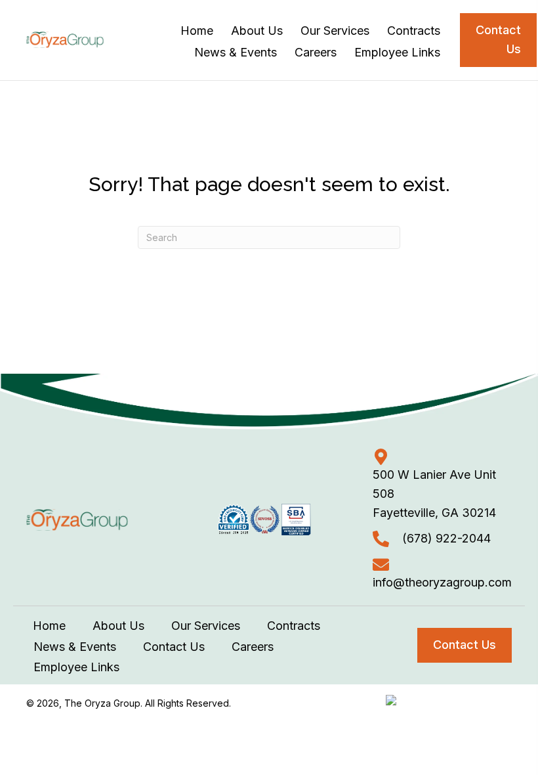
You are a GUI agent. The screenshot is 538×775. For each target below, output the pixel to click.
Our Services (205, 625)
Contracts (293, 625)
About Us (118, 625)
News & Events (74, 646)
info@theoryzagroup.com (442, 582)
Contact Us (174, 646)
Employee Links (76, 667)
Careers (253, 646)
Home (49, 625)
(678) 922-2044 (446, 538)
